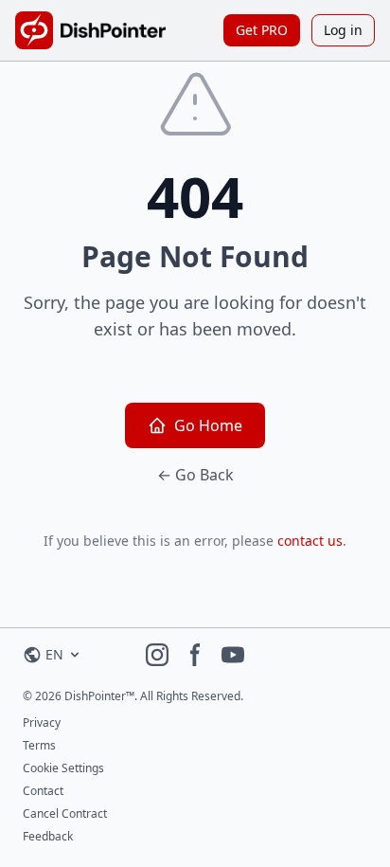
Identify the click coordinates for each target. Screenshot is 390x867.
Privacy (42, 722)
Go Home (208, 425)
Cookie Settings (63, 768)
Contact (43, 791)
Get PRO (262, 30)
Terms (39, 745)
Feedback (48, 836)
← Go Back (195, 474)
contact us (310, 541)
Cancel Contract (65, 813)
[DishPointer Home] (90, 30)
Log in (343, 30)
